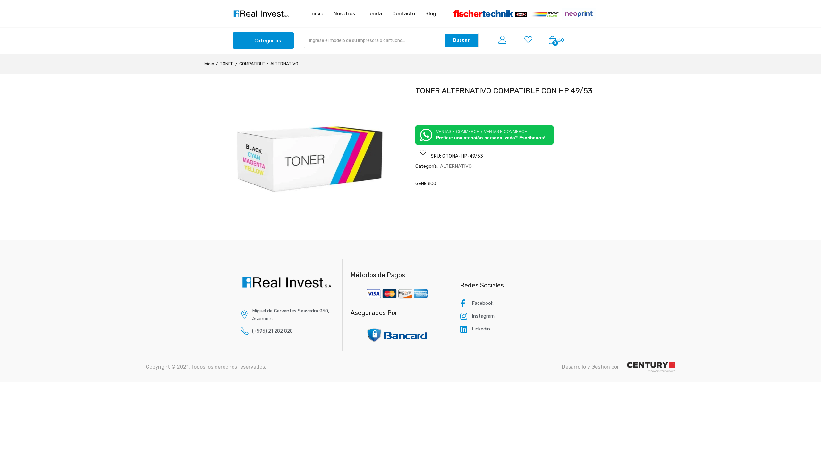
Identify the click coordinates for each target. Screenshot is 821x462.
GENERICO (425, 183)
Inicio (209, 64)
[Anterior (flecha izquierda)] (11, 231)
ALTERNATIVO (284, 64)
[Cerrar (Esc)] (814, 7)
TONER (227, 64)
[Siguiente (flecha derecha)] (810, 231)
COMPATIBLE (252, 64)
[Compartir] (800, 7)
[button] (556, 40)
